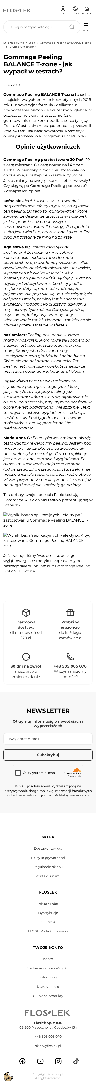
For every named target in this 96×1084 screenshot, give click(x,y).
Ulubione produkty (48, 996)
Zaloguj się (48, 977)
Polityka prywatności (48, 858)
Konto (48, 959)
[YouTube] (40, 1061)
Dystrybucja (48, 913)
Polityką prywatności (72, 795)
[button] (75, 10)
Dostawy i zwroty (48, 848)
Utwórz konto (48, 986)
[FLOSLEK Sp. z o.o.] (17, 10)
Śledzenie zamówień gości (48, 968)
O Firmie (48, 922)
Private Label (48, 904)
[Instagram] (58, 1061)
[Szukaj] (72, 27)
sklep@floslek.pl (48, 1046)
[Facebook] (22, 1061)
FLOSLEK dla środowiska (48, 931)
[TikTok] (76, 1061)
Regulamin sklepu (48, 867)
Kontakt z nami (48, 876)
